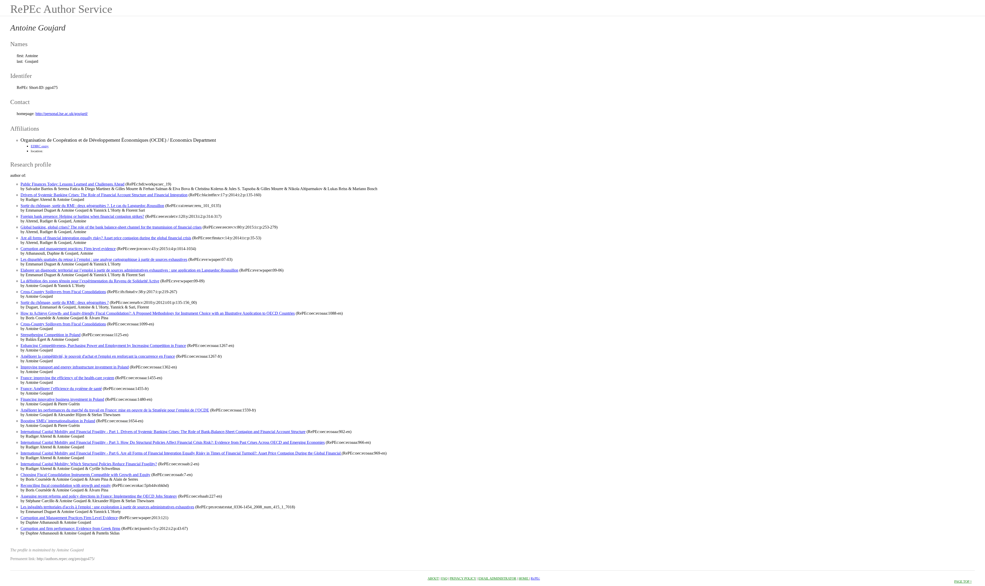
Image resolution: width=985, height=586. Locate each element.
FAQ (444, 578)
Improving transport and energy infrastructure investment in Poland (75, 367)
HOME (524, 578)
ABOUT (433, 578)
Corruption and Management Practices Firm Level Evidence (69, 518)
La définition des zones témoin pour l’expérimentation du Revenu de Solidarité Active (90, 281)
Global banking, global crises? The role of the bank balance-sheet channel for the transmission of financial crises (111, 227)
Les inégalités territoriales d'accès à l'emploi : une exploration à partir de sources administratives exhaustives (107, 507)
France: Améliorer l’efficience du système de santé (61, 388)
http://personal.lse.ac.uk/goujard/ (61, 113)
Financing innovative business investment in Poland (62, 399)
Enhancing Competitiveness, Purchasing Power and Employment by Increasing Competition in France (103, 345)
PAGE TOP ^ (963, 581)
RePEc (535, 578)
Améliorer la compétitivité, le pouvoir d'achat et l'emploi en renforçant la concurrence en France (98, 356)
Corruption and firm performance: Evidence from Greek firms (70, 528)
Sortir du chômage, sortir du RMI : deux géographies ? (65, 302)
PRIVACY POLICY (463, 578)
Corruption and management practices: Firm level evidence (68, 248)
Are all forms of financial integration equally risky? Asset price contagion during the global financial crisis (106, 238)
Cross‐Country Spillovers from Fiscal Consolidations (63, 292)
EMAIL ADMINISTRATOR (497, 578)
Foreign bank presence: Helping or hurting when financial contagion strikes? (82, 216)
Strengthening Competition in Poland (51, 335)
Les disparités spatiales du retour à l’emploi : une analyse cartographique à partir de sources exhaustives (104, 259)
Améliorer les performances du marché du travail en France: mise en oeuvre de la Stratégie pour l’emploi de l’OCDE (115, 410)
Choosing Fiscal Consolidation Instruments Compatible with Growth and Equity (85, 474)
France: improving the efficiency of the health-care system (67, 378)
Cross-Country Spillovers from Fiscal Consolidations (63, 324)
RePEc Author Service (61, 9)
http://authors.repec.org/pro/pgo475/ (66, 559)
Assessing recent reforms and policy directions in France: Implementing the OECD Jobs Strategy (99, 496)
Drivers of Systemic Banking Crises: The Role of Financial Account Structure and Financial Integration (104, 195)
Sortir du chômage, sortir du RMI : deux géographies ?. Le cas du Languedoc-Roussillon (92, 205)
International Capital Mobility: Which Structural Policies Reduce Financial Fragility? (89, 464)
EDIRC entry (40, 146)
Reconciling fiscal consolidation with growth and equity (66, 485)
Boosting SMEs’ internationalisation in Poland (58, 421)
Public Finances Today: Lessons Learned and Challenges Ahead (72, 184)
